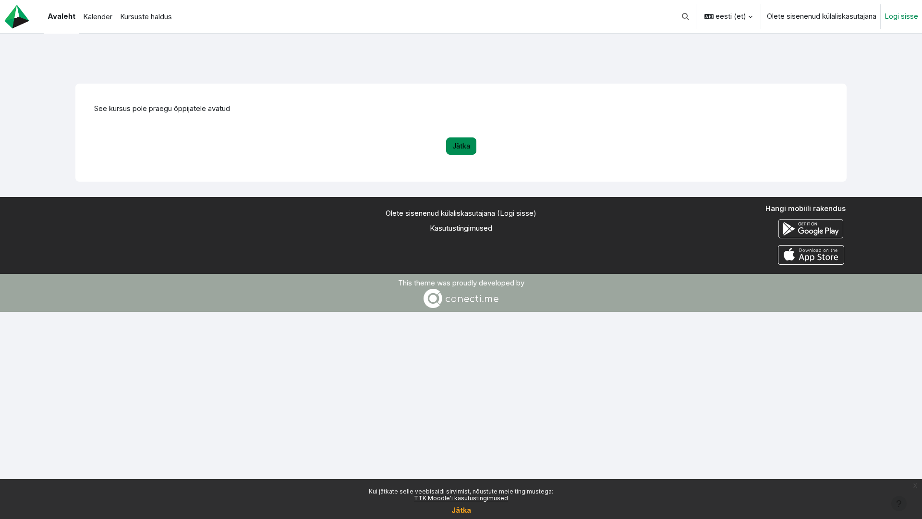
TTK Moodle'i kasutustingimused (461, 498)
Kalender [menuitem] (97, 16)
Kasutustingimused (461, 228)
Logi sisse (901, 16)
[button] (686, 16)
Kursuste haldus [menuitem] (146, 16)
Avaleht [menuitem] (61, 16)
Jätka (461, 510)
